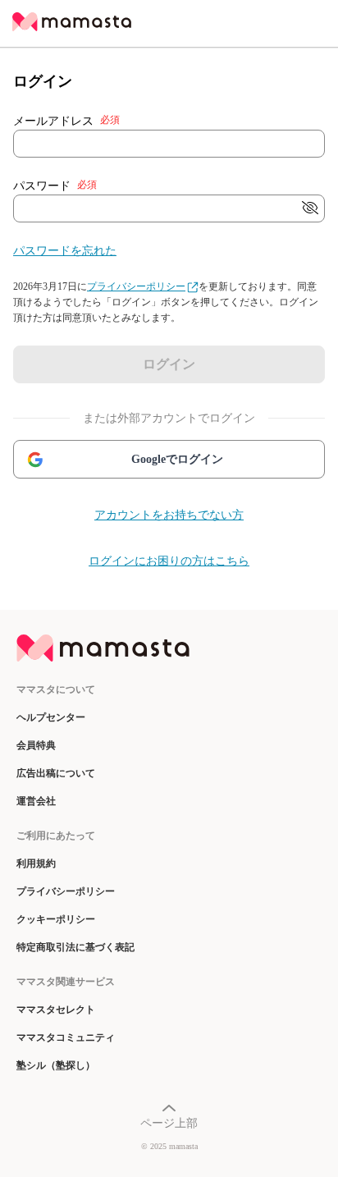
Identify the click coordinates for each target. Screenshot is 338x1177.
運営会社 (36, 801)
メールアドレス (66, 120)
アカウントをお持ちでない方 (169, 515)
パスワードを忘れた (64, 251)
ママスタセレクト (55, 1009)
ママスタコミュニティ (65, 1037)
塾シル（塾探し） (55, 1065)
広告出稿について (55, 773)
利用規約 (36, 863)
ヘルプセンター (50, 717)
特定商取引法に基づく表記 (75, 947)
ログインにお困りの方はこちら (169, 561)
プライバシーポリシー (136, 286)
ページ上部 (169, 1123)
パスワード (55, 185)
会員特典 (36, 745)
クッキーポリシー (55, 919)
